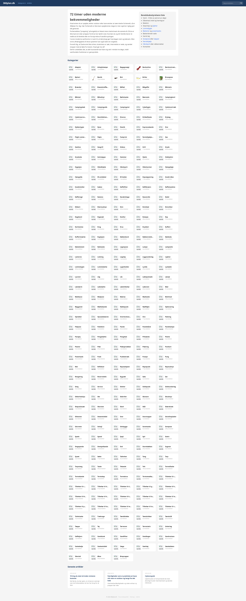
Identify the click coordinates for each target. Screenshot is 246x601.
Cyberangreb (150, 576)
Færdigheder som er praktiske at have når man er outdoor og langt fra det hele (122, 578)
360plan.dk (9, 3)
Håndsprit (146, 44)
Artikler (29, 3)
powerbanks (156, 31)
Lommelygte (147, 28)
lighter (155, 26)
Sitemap (132, 597)
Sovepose (146, 39)
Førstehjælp (147, 41)
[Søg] (241, 3)
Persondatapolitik (123, 597)
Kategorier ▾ (22, 3)
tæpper (156, 39)
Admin (138, 597)
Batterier (146, 31)
